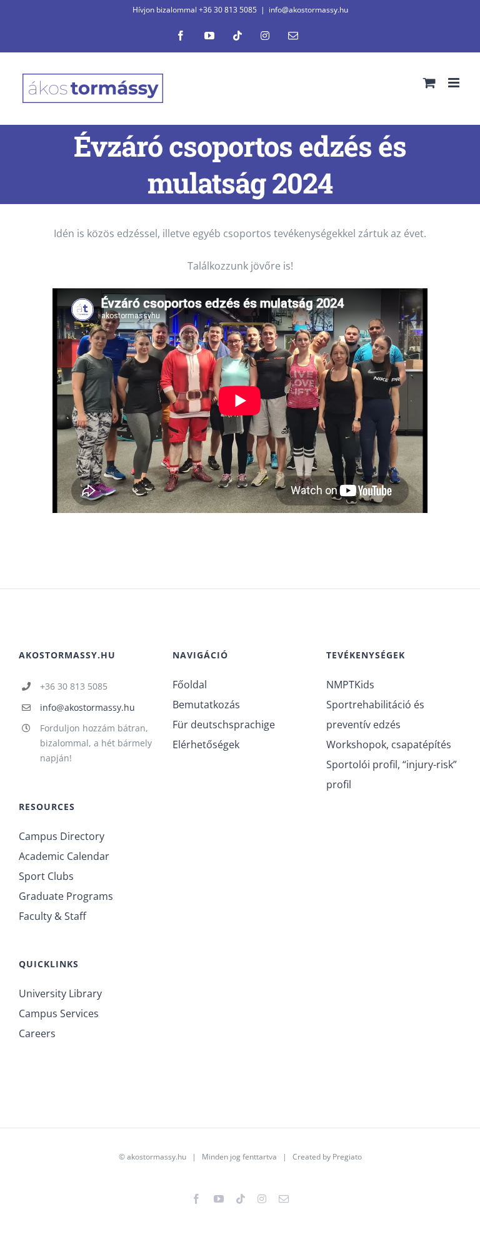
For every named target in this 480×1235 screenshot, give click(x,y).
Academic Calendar (64, 856)
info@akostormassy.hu (308, 9)
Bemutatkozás (206, 704)
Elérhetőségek (205, 744)
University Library (60, 993)
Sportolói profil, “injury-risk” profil (391, 774)
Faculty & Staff (52, 916)
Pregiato (347, 1156)
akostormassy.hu (156, 1156)
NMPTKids (350, 684)
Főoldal (189, 684)
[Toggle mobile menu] (454, 82)
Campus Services (59, 1013)
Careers (37, 1033)
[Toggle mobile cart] (429, 82)
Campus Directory (61, 836)
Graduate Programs (66, 896)
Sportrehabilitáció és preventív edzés (375, 714)
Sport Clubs (46, 876)
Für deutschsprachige (223, 724)
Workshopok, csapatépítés (388, 744)
